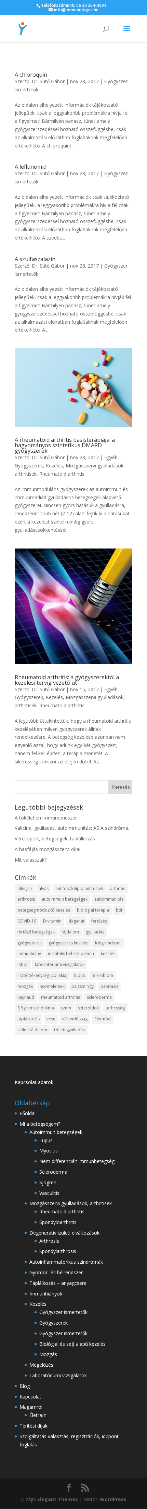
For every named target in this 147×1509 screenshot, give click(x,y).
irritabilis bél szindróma (71, 953)
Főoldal (27, 1113)
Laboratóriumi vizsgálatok (58, 1375)
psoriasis (109, 986)
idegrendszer (108, 943)
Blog (24, 1386)
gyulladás (95, 932)
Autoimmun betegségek (55, 1132)
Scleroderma (53, 1172)
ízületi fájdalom (32, 1030)
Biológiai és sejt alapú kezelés (72, 1344)
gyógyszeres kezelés (68, 943)
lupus (79, 975)
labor (22, 964)
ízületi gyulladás (69, 1030)
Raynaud (25, 997)
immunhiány (29, 953)
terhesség (115, 1008)
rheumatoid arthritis (60, 997)
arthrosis (26, 899)
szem (66, 1008)
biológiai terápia (93, 910)
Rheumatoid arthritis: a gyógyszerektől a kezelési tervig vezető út (67, 679)
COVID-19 (26, 921)
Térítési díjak (33, 1425)
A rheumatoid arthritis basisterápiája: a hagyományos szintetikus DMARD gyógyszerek (65, 445)
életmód (102, 1019)
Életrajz (37, 1415)
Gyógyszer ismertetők (63, 1312)
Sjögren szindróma (35, 1008)
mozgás (25, 986)
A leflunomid (30, 166)
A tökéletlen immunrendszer (46, 817)
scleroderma (99, 997)
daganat (76, 921)
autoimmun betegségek (65, 899)
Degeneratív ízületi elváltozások (64, 1232)
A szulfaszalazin (35, 259)
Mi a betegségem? (39, 1124)
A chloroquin (31, 74)
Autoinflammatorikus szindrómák (66, 1262)
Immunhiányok (45, 1293)
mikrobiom (102, 975)
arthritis (117, 888)
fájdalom (70, 932)
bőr (119, 910)
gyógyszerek (29, 943)
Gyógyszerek (29, 465)
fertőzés (99, 921)
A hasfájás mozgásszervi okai (47, 849)
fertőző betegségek (36, 932)
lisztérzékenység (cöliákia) (42, 975)
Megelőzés (41, 1365)
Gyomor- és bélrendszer (56, 1272)
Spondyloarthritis (58, 1222)
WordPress (113, 1499)
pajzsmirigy (82, 986)
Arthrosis (49, 1241)
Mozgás (48, 1354)
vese (50, 1019)
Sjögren (47, 1182)
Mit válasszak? (30, 859)
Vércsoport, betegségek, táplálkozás (55, 838)
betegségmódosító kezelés (43, 910)
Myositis (48, 1150)
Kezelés (54, 465)
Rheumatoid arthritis (61, 473)
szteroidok (88, 1008)
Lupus (46, 1140)
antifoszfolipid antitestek (79, 888)
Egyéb (111, 457)
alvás (44, 888)
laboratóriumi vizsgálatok (59, 964)
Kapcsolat (30, 1396)
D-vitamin (52, 921)
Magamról (30, 1407)
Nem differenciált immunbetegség (77, 1161)
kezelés (108, 953)
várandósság (75, 1019)
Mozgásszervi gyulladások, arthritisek (70, 1203)
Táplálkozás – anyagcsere (57, 1283)
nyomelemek (52, 986)
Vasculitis (49, 1193)
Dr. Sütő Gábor (48, 81)
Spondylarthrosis (57, 1251)
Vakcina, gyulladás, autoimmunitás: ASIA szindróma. (72, 828)
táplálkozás (28, 1019)
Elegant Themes (57, 1499)
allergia (24, 888)
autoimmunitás (108, 899)
